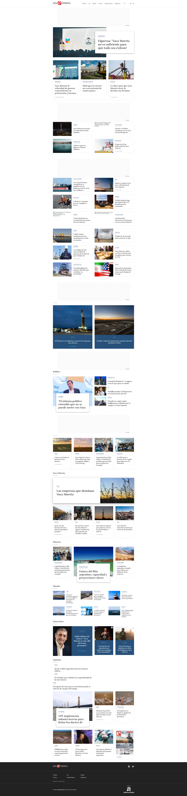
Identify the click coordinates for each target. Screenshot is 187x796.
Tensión (56, 745)
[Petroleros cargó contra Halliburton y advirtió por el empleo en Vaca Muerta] (100, 401)
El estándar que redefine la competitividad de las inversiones (73, 679)
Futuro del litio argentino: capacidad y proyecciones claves (93, 574)
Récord (97, 707)
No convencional (120, 707)
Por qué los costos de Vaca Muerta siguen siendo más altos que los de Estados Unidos (82, 529)
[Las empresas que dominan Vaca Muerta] (117, 490)
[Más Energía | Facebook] (130, 3)
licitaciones (61, 711)
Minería (94, 3)
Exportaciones (118, 140)
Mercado (117, 264)
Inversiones (75, 246)
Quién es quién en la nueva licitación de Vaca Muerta (122, 185)
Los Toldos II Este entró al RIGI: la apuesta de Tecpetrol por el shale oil (81, 253)
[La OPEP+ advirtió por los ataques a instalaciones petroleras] (86, 610)
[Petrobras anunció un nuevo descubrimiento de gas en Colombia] (59, 610)
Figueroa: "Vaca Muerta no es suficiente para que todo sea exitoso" (114, 44)
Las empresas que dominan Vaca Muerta (75, 492)
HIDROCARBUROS (69, 606)
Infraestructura (76, 141)
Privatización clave (77, 264)
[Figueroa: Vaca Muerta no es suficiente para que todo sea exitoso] (93, 42)
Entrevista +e (104, 642)
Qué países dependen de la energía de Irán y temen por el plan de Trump (123, 271)
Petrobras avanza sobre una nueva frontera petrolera (127, 596)
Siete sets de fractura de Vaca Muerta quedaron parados (61, 529)
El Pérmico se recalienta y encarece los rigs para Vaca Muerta (73, 342)
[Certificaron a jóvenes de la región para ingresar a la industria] (124, 445)
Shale (76, 522)
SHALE (58, 486)
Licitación (117, 247)
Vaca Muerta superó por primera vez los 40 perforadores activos (103, 529)
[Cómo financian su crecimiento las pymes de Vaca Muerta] (62, 219)
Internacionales (108, 3)
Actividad (98, 522)
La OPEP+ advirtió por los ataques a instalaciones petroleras (99, 613)
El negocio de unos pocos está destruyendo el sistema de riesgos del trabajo (71, 687)
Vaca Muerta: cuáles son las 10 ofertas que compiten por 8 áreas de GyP (123, 254)
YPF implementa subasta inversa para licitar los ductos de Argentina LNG (70, 720)
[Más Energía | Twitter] (133, 3)
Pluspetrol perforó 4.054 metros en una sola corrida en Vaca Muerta (104, 714)
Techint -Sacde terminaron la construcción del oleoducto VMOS (114, 342)
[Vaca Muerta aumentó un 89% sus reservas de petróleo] (124, 513)
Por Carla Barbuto (72, 346)
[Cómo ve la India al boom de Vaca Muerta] (62, 445)
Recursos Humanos (100, 453)
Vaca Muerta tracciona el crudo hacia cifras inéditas (81, 130)
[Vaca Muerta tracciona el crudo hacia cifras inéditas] (62, 129)
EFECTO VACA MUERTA (77, 178)
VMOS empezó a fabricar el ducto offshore (79, 147)
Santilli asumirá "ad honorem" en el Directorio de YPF (120, 392)
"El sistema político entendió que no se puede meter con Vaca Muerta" (72, 406)
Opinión (55, 665)
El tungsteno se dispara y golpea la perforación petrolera (124, 714)
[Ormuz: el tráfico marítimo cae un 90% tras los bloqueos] (104, 129)
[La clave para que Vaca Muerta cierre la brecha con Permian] (121, 69)
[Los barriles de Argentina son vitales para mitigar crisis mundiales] (104, 633)
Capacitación (119, 453)
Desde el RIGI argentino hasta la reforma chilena (71, 670)
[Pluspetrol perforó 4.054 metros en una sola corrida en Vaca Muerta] (104, 698)
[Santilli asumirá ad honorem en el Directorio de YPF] (100, 391)
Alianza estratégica (119, 214)
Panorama (117, 196)
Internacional (124, 591)
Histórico (75, 124)
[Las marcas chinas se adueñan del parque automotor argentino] (104, 737)
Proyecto (75, 230)
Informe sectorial (83, 567)
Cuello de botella (97, 591)
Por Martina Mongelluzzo (59, 97)
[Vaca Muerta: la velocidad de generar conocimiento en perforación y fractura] (65, 69)
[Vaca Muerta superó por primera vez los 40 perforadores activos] (104, 513)
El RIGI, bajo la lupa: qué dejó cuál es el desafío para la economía (122, 203)
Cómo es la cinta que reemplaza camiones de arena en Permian (99, 597)
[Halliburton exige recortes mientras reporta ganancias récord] (62, 737)
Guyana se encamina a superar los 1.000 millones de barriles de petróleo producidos (72, 598)
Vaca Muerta (82, 631)
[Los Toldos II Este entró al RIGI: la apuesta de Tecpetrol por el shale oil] (62, 253)
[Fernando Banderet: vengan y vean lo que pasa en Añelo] (100, 380)
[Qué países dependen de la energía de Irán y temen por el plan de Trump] (104, 269)
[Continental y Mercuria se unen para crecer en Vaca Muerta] (104, 219)
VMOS (114, 337)
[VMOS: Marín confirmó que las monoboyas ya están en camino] (62, 236)
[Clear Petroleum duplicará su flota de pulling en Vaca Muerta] (124, 633)
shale (116, 179)
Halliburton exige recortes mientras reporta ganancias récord (61, 752)
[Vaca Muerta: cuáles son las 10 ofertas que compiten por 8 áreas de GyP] (104, 253)
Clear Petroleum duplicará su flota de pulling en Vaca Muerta (125, 649)
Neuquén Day (101, 36)
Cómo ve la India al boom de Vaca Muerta (61, 459)
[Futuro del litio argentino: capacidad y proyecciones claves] (93, 561)
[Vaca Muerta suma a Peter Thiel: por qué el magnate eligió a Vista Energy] (83, 445)
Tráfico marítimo (118, 124)
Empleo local (76, 197)
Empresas (77, 453)
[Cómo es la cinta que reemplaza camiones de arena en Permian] (86, 595)
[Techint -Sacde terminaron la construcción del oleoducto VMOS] (114, 320)
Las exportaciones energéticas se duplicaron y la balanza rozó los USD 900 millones (81, 186)
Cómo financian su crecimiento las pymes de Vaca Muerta (81, 220)
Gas (89, 3)
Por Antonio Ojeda (113, 97)
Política (100, 3)
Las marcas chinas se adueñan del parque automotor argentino (104, 752)
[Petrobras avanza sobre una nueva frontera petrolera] (114, 595)
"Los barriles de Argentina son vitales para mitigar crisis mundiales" (104, 649)
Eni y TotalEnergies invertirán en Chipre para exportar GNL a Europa (127, 613)
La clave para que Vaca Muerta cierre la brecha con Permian (121, 88)
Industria (112, 81)
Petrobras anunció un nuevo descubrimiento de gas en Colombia (72, 613)
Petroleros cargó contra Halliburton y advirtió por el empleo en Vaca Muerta (119, 403)
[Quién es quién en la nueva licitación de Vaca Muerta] (104, 185)
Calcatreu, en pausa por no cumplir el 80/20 (80, 203)
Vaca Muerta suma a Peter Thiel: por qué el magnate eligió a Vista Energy (82, 460)
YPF (108, 387)
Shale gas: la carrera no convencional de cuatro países (92, 88)
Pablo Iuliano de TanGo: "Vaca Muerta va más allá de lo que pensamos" (82, 641)
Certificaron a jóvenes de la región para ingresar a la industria (124, 460)
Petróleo (84, 3)
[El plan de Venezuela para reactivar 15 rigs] (104, 236)
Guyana (67, 591)
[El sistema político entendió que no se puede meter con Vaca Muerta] (72, 391)
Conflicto (110, 397)
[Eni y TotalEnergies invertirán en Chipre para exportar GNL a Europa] (114, 610)
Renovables (117, 3)
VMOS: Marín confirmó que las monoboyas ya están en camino (80, 237)
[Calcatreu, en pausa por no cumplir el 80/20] (62, 202)
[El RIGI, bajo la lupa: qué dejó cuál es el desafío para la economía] (104, 202)
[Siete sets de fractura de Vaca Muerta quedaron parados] (62, 513)
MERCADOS (75, 214)
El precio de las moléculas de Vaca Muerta (122, 146)
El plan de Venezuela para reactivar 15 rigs (123, 237)
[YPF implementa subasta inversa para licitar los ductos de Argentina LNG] (72, 706)
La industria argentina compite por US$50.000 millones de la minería (124, 570)
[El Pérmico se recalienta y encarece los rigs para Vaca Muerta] (72, 320)
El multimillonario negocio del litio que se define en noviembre (81, 271)
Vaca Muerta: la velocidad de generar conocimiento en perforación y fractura (65, 89)
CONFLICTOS (96, 606)
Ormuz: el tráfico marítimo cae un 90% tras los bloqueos (123, 130)
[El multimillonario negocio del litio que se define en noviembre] (62, 269)
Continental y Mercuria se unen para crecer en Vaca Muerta (123, 220)
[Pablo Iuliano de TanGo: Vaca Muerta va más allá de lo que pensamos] (62, 641)
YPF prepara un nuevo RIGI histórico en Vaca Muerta (81, 752)
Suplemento (119, 756)
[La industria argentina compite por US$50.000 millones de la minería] (124, 554)
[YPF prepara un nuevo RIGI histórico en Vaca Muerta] (83, 737)
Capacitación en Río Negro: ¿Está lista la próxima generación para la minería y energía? (103, 461)
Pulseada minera (120, 562)
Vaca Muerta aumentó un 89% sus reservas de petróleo (124, 528)
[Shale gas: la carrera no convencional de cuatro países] (93, 69)
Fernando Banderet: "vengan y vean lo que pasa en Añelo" (120, 382)
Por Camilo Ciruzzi (118, 190)
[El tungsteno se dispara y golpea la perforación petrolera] (124, 698)
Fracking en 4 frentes (88, 81)
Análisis (56, 453)
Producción (117, 232)
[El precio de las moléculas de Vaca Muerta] (104, 146)
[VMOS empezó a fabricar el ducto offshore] (62, 146)
